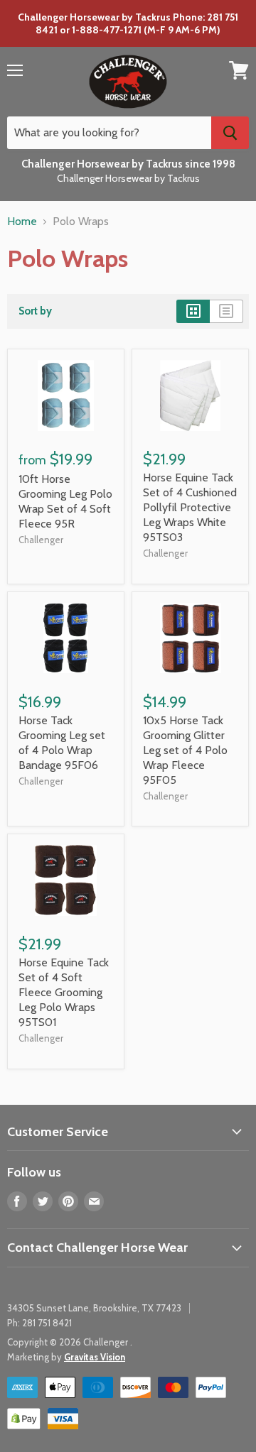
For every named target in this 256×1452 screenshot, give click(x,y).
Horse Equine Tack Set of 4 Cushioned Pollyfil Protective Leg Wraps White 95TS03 (190, 507)
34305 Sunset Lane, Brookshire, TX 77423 (94, 1308)
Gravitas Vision (94, 1357)
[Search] (230, 132)
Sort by (35, 311)
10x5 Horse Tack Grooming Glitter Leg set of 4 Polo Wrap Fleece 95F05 (185, 750)
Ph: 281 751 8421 (39, 1322)
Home (22, 221)
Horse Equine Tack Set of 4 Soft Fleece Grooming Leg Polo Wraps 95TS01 (63, 992)
